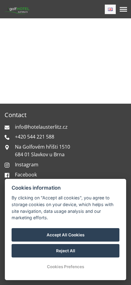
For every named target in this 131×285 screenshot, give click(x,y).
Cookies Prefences (65, 266)
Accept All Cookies (65, 234)
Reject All (65, 250)
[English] (110, 9)
